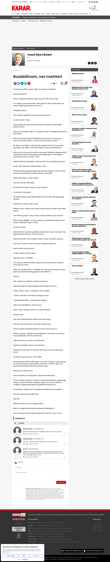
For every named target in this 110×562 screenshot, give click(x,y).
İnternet (44, 536)
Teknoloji (31, 536)
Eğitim (62, 523)
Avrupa (51, 525)
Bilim (63, 536)
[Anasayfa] (13, 14)
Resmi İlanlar (73, 14)
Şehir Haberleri (97, 530)
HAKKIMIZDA (31, 514)
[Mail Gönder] (29, 83)
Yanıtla (26, 434)
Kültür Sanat (83, 14)
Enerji (55, 528)
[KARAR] (21, 8)
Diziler (37, 534)
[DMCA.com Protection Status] (18, 536)
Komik (56, 539)
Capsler (46, 542)
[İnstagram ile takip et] (92, 2)
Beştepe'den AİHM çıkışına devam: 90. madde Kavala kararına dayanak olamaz (44, 17)
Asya (55, 525)
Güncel (17, 14)
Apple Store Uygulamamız (94, 551)
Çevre (57, 523)
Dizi (47, 539)
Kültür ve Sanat (64, 542)
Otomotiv (50, 528)
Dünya (31, 14)
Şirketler (71, 528)
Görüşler (64, 14)
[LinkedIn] (22, 83)
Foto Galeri (32, 542)
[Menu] (90, 14)
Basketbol (42, 531)
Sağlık (48, 534)
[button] (51, 83)
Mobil (39, 536)
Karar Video (55, 14)
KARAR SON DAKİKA (19, 529)
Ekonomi (37, 14)
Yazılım (59, 536)
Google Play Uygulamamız (73, 551)
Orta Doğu (38, 525)
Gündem (42, 539)
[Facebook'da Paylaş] (15, 83)
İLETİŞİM (38, 514)
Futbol (36, 531)
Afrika (60, 525)
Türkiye (52, 523)
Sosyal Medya (52, 536)
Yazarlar (24, 14)
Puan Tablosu (97, 528)
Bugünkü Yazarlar (18, 48)
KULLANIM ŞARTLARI (61, 514)
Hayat (48, 14)
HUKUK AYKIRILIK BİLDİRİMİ (96, 514)
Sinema (51, 539)
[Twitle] (18, 83)
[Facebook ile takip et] (94, 2)
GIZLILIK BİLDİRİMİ (73, 514)
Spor (43, 14)
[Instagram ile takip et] (24, 519)
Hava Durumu (97, 523)
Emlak (44, 528)
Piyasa (39, 528)
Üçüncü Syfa (45, 523)
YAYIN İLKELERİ (50, 514)
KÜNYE (43, 514)
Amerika (45, 525)
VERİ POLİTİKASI (83, 514)
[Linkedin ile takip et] (21, 519)
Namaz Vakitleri (98, 525)
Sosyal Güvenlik (62, 528)
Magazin (42, 534)
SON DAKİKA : (16, 17)
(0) (32, 434)
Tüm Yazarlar (30, 48)
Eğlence (61, 534)
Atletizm (54, 531)
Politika (38, 523)
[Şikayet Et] (65, 434)
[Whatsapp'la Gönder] (25, 83)
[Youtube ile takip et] (89, 2)
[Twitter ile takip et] (97, 2)
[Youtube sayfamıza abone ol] (19, 519)
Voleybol (48, 531)
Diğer (70, 531)
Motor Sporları (62, 531)
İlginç (60, 539)
